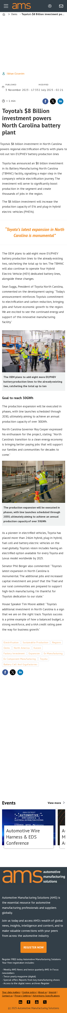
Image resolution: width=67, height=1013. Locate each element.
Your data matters (11, 992)
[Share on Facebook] (45, 101)
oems (7, 647)
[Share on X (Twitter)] (53, 101)
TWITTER (45, 1002)
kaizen (37, 647)
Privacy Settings (23, 995)
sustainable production (35, 642)
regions (56, 642)
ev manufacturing (53, 653)
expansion (34, 653)
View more (54, 803)
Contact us (7, 995)
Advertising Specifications (46, 995)
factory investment (14, 653)
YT (37, 1002)
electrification (11, 642)
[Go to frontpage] (21, 6)
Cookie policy (29, 992)
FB (29, 1002)
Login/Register (51, 6)
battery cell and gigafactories (20, 664)
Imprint (52, 992)
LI (21, 1002)
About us (42, 992)
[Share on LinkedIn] (60, 101)
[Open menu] (6, 6)
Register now (34, 947)
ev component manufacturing (20, 658)
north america (22, 647)
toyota (43, 658)
